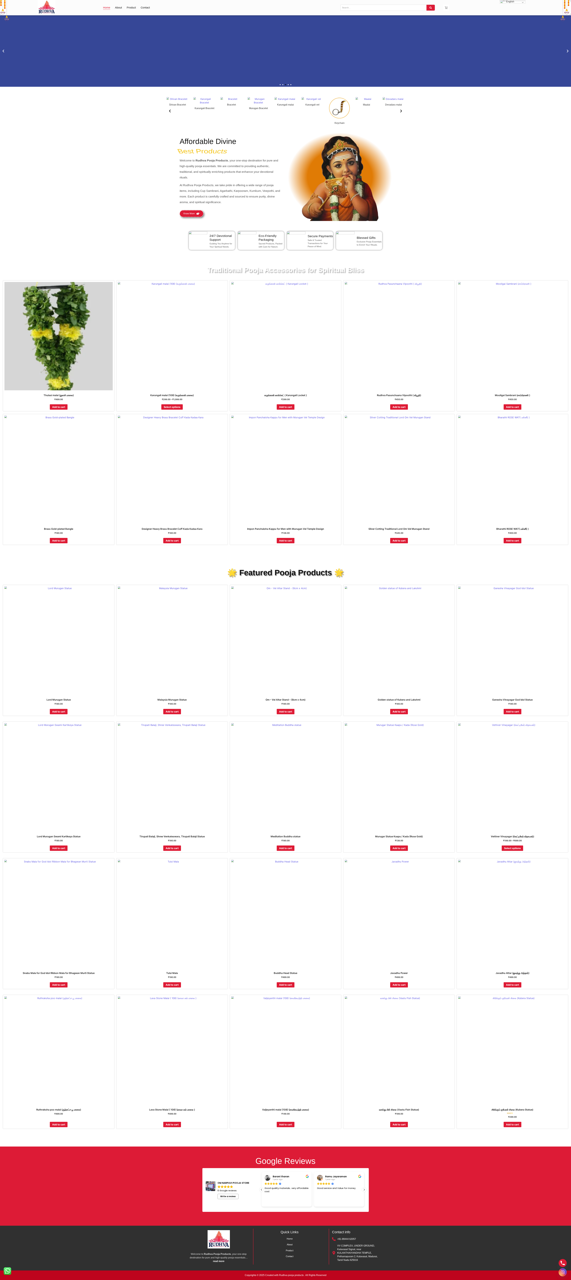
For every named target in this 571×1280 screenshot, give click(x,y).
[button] (280, 84)
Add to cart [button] (58, 406)
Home (106, 7)
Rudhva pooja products (291, 1275)
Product (131, 7)
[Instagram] (563, 1272)
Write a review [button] (228, 1196)
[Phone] (563, 1263)
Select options (172, 406)
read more (218, 1261)
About (118, 7)
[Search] (430, 8)
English (510, 1)
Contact (145, 7)
